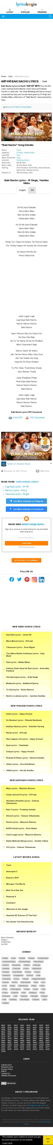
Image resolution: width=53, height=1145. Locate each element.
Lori (43, 982)
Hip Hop (6, 982)
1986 (3, 1041)
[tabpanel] (26, 302)
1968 (41, 1034)
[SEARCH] (50, 16)
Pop (44, 989)
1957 (22, 1032)
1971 (9, 1036)
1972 (16, 1036)
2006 (28, 1045)
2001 (47, 1043)
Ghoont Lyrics (22, 816)
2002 (3, 1045)
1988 (16, 1041)
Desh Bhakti (18, 972)
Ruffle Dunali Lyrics (21, 828)
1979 (9, 1038)
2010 (3, 1047)
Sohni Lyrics (19, 714)
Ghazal (26, 979)
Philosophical (15, 989)
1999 (35, 1043)
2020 (16, 1049)
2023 (35, 1049)
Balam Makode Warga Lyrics (27, 841)
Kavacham (16, 965)
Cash (19, 150)
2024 (41, 1049)
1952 (41, 1030)
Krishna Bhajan (25, 962)
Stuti (45, 999)
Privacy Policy (7, 1069)
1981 (22, 1038)
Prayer (5, 993)
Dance (26, 160)
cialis (12, 1012)
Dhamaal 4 (11, 896)
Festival (30, 975)
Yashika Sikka (29, 152)
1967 (35, 1034)
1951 (34, 1030)
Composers (6, 942)
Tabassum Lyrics (20, 647)
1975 (35, 1036)
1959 (35, 1032)
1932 (16, 1025)
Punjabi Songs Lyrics (37, 1105)
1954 (3, 1032)
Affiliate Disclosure (8, 1075)
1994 (3, 1043)
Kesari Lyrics (21, 822)
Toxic (8, 865)
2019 (9, 1049)
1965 (22, 1034)
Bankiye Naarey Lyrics (25, 726)
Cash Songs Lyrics (27, 482)
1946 (3, 1030)
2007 (35, 1045)
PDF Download (37, 417)
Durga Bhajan (43, 958)
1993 (47, 1041)
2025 (47, 1049)
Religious (33, 993)
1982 (28, 1038)
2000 (41, 1043)
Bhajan (31, 958)
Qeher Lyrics (20, 764)
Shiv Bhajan (25, 999)
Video (17, 107)
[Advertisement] (26, 47)
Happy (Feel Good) (39, 979)
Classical (17, 968)
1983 (35, 1038)
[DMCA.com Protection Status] (8, 1084)
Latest (9, 12)
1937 (47, 1025)
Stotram (36, 999)
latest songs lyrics (33, 524)
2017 (47, 1047)
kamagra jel (43, 1012)
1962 (3, 1034)
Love (5, 986)
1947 (9, 1030)
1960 (41, 1032)
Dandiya (6, 972)
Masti (13, 986)
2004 (16, 1045)
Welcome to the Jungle (17, 909)
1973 (22, 1036)
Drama (28, 972)
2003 (10, 1045)
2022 (28, 1049)
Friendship (6, 979)
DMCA (3, 1071)
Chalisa (6, 965)
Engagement (19, 975)
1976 (41, 1036)
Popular (25, 12)
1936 (41, 1025)
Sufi (4, 999)
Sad (16, 996)
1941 (22, 1028)
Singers (4, 940)
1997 (22, 1043)
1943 (35, 1028)
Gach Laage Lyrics (23, 834)
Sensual (24, 996)
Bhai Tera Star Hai (14, 890)
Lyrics (10, 107)
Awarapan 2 (11, 871)
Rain (24, 993)
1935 (34, 1025)
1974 (28, 1036)
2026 (3, 1051)
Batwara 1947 (12, 878)
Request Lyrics (7, 1067)
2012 (16, 1047)
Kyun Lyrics (17, 745)
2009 (47, 1045)
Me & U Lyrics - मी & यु (15, 490)
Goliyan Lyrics (20, 751)
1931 (9, 1025)
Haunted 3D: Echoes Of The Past (21, 915)
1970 (3, 1036)
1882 (3, 1025)
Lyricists (4, 944)
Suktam (6, 1003)
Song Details (26, 107)
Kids (36, 982)
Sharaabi (35, 996)
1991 (34, 1041)
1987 (9, 1041)
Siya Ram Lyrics (18, 635)
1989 (22, 1041)
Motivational (23, 986)
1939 (9, 1028)
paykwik (35, 1012)
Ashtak (22, 958)
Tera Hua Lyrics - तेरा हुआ (17, 494)
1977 (47, 1036)
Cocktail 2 (10, 903)
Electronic (6, 975)
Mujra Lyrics (20, 788)
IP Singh (20, 152)
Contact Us (5, 1073)
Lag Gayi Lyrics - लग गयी (17, 486)
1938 (3, 1028)
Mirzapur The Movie (15, 884)
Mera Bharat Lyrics (19, 641)
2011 (9, 1047)
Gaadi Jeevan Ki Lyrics (21, 794)
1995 (9, 1043)
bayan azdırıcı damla (22, 1012)
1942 (28, 1028)
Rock (42, 993)
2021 (22, 1049)
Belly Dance (37, 968)
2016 (41, 1047)
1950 (28, 1030)
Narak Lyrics (16, 733)
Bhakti (5, 958)
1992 (41, 1041)
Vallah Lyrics (20, 770)
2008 (41, 1045)
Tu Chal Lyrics (20, 689)
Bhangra (37, 965)
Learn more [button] (7, 1143)
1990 (28, 1041)
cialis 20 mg (4, 1012)
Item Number (26, 982)
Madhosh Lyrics (22, 683)
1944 (41, 1028)
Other (42, 986)
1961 (47, 1032)
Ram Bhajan (39, 962)
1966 (28, 1034)
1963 (9, 1034)
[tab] (22, 190)
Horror (15, 982)
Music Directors (7, 937)
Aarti (14, 958)
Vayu (18, 155)
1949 (22, 1030)
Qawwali (15, 993)
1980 (16, 1038)
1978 (3, 1038)
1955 (9, 1032)
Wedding (20, 160)
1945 (47, 1028)
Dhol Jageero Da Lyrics (24, 739)
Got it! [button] (48, 1140)
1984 (41, 1038)
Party (5, 989)
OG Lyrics (20, 847)
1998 (28, 1043)
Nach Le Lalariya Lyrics (25, 696)
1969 (47, 1034)
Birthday (6, 968)
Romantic (6, 996)
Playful (27, 989)
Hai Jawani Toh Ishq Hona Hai (19, 921)
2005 (22, 1045)
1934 (28, 1025)
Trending (42, 12)
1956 (16, 1032)
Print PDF (17, 417)
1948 (16, 1030)
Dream (37, 972)
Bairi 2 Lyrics (20, 809)
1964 (16, 1034)
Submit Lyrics (6, 1065)
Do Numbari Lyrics (24, 720)
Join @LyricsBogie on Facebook (28, 509)
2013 (22, 1047)
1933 (22, 1025)
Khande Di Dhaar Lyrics (25, 758)
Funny (17, 979)
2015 (34, 1047)
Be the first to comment (26, 560)
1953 (47, 1030)
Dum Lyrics (18, 662)
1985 (47, 1038)
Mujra (34, 986)
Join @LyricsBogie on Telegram (28, 501)
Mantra (27, 965)
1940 (16, 1028)
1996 (16, 1043)
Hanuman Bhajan (9, 962)
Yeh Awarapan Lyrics (22, 677)
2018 (3, 1049)
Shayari (44, 996)
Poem (36, 989)
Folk (38, 975)
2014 (28, 1047)
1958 (28, 1032)
